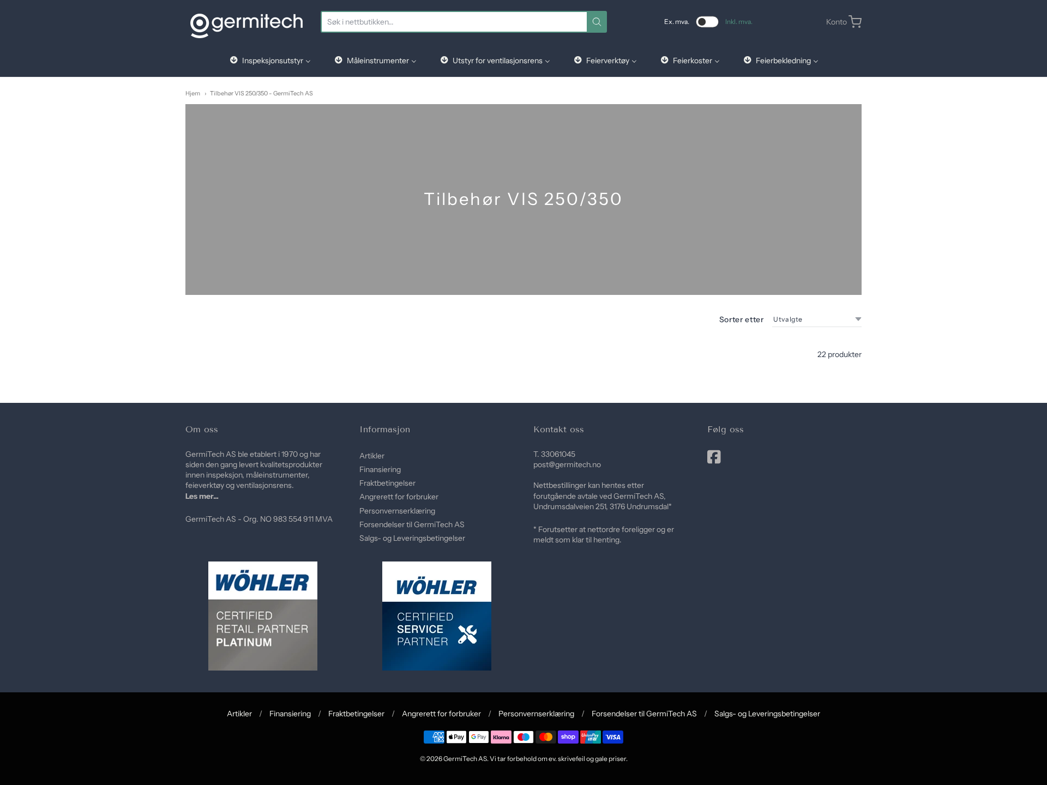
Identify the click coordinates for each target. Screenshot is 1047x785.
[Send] (597, 22)
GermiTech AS (465, 758)
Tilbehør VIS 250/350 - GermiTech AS (261, 93)
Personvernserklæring (397, 511)
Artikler (371, 456)
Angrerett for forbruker (398, 497)
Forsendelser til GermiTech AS (412, 524)
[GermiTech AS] (246, 21)
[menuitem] (269, 60)
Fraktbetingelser (387, 483)
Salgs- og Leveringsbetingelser (412, 538)
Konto (836, 22)
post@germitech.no (567, 464)
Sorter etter (741, 319)
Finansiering (380, 469)
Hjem (192, 93)
